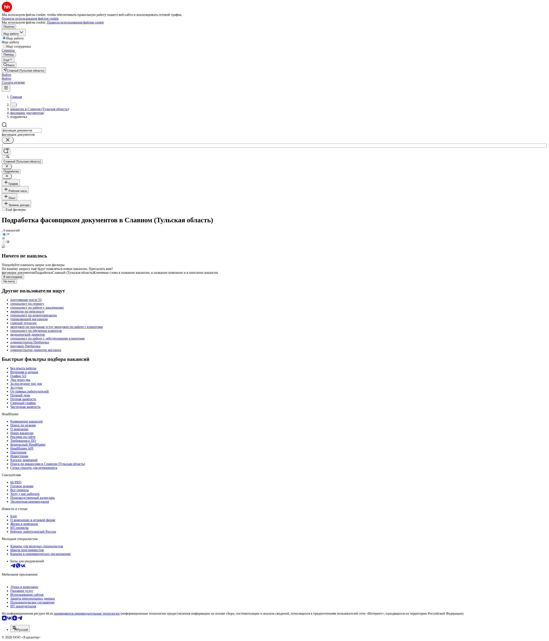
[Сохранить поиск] (6, 151)
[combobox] (21, 130)
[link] (9, 65)
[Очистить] (8, 140)
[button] (6, 75)
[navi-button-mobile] (6, 88)
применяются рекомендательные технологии (87, 613)
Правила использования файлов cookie (75, 22)
